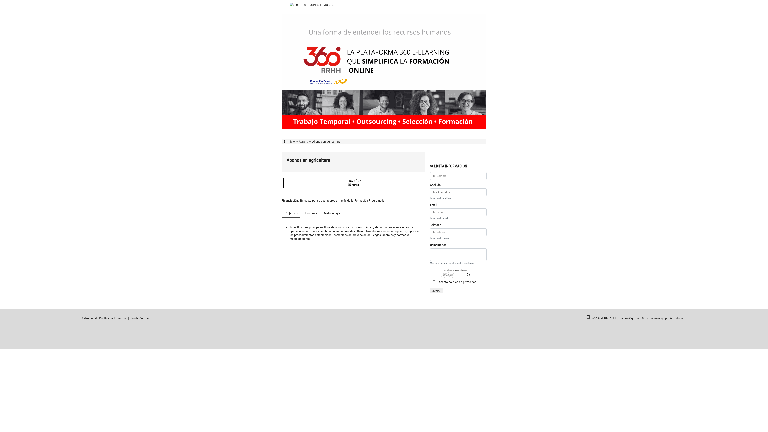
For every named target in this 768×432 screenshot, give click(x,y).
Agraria (303, 141)
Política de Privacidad (113, 318)
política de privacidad (462, 282)
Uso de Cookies (140, 318)
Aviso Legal (89, 318)
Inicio (291, 141)
